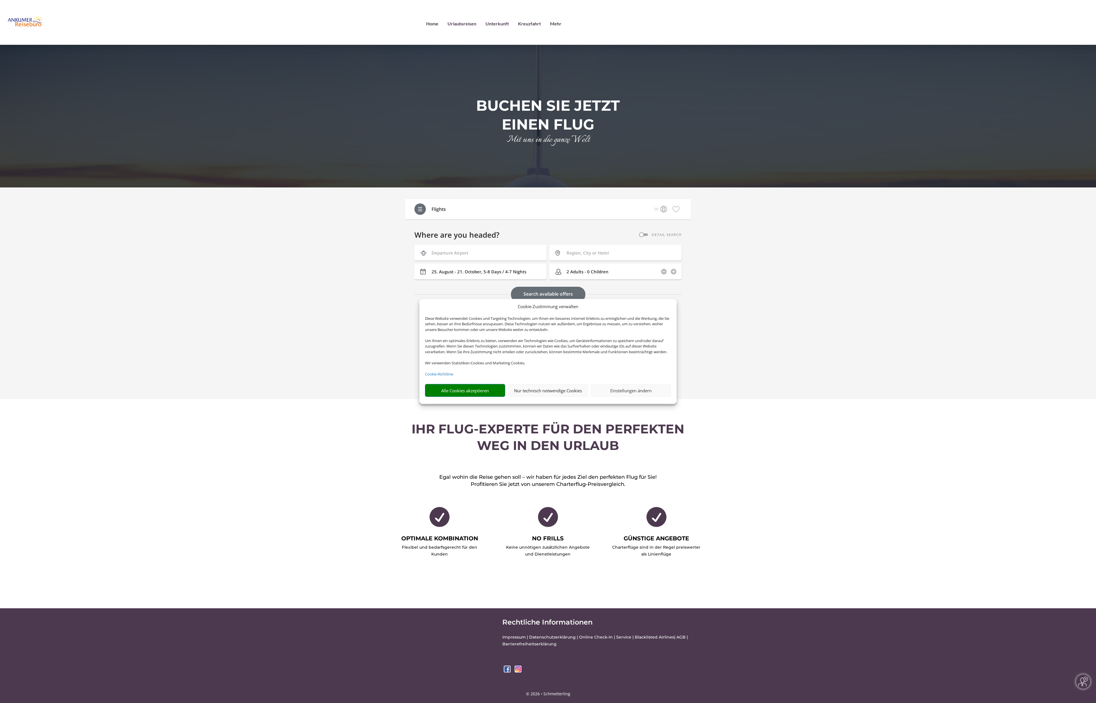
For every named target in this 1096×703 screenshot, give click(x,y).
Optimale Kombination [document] (439, 538)
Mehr (555, 23)
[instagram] (518, 671)
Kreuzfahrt (529, 23)
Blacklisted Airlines (654, 637)
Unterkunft (497, 23)
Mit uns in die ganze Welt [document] (548, 140)
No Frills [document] (548, 538)
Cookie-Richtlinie (439, 374)
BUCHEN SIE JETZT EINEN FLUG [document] (548, 115)
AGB (681, 637)
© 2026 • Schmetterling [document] (548, 693)
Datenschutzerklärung (552, 637)
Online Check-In (596, 637)
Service (623, 637)
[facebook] (507, 671)
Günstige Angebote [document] (656, 538)
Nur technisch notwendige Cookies (548, 390)
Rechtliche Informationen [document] (547, 622)
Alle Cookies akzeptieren (465, 390)
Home (432, 23)
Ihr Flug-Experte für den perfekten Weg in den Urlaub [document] (548, 437)
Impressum (514, 637)
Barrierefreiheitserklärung (529, 644)
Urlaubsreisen (462, 23)
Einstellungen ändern (631, 390)
